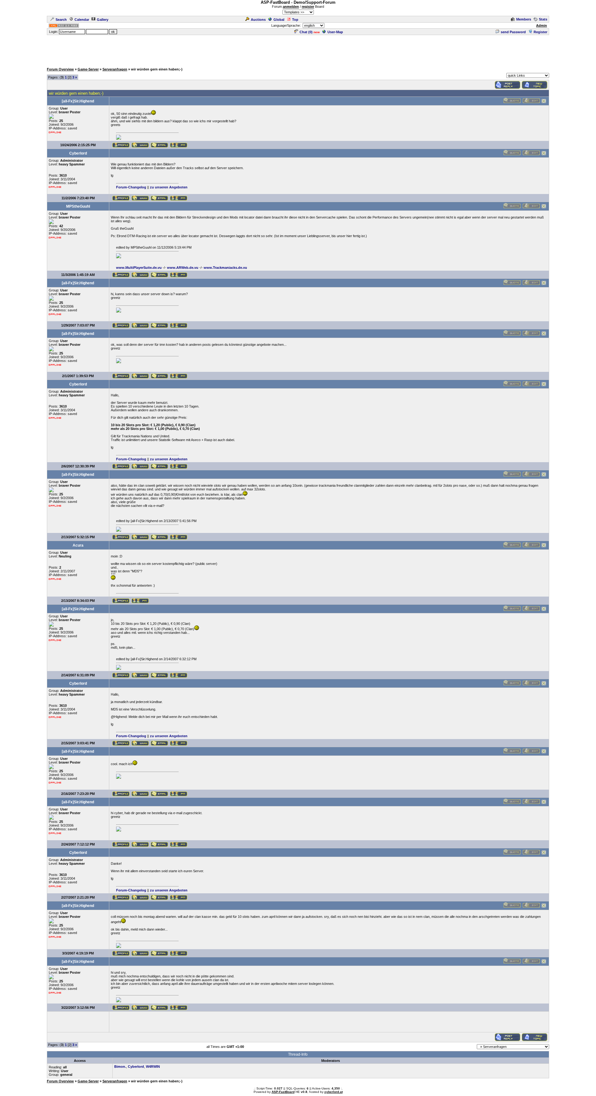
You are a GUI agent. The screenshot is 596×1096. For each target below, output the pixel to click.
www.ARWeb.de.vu (182, 267)
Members (523, 19)
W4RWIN (153, 1066)
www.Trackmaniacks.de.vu (225, 267)
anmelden (291, 6)
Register (540, 32)
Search (61, 19)
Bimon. (120, 1066)
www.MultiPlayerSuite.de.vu (139, 267)
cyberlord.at (333, 1092)
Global (278, 19)
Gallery (102, 19)
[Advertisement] (298, 50)
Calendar (81, 19)
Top (295, 19)
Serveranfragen (114, 69)
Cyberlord (136, 1066)
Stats (543, 19)
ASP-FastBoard (283, 1092)
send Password (513, 32)
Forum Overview (60, 69)
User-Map (335, 32)
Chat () (306, 32)
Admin (541, 25)
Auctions (258, 19)
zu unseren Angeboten (168, 187)
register (308, 6)
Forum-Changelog (131, 187)
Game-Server (88, 69)
